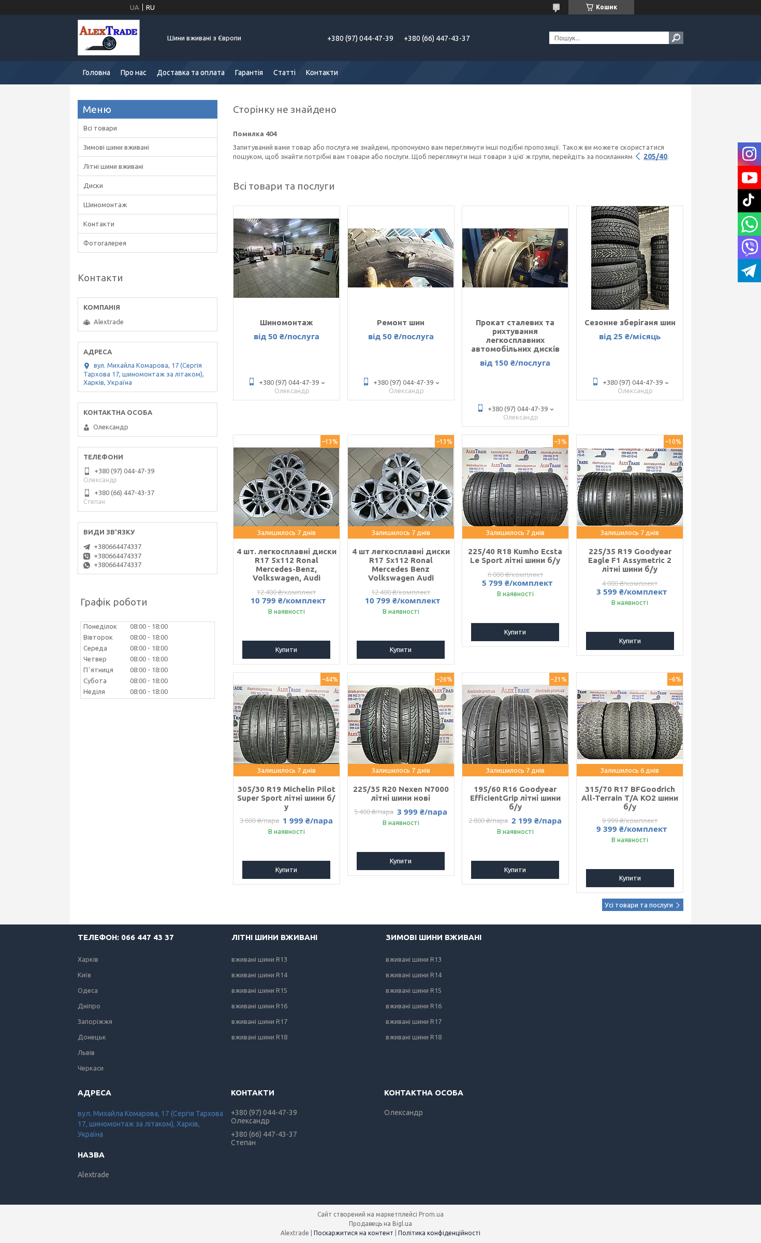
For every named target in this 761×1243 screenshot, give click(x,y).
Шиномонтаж (286, 322)
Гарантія (249, 72)
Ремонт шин (401, 322)
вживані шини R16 (259, 1005)
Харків (88, 959)
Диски (93, 185)
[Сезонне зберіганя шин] (630, 258)
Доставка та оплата (191, 72)
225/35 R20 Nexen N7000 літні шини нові (401, 793)
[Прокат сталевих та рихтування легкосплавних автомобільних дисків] (515, 258)
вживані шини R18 (259, 1036)
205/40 (655, 156)
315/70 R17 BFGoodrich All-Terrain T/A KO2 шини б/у (629, 798)
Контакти (322, 72)
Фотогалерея (104, 243)
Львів (86, 1052)
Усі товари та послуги (639, 904)
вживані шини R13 (259, 959)
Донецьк (92, 1036)
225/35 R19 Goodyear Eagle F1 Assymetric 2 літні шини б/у (629, 560)
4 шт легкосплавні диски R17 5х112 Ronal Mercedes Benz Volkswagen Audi (401, 564)
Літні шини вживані (113, 166)
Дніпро (89, 1005)
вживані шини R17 (259, 1021)
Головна (96, 72)
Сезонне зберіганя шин (630, 322)
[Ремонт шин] (401, 258)
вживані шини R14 (259, 974)
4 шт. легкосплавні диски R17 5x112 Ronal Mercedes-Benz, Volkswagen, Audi (286, 564)
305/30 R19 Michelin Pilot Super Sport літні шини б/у (286, 798)
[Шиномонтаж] (286, 258)
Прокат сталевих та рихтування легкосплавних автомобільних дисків (515, 335)
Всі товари (100, 128)
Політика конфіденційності (439, 1233)
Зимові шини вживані (116, 147)
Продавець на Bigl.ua (380, 1223)
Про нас (134, 72)
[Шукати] (676, 38)
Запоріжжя (95, 1021)
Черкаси (91, 1068)
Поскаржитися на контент (353, 1233)
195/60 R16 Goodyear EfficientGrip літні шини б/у (515, 798)
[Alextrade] (116, 38)
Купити (286, 649)
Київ (84, 974)
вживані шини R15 (259, 990)
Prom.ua (431, 1214)
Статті (284, 72)
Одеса (88, 990)
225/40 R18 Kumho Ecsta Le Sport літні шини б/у (515, 556)
